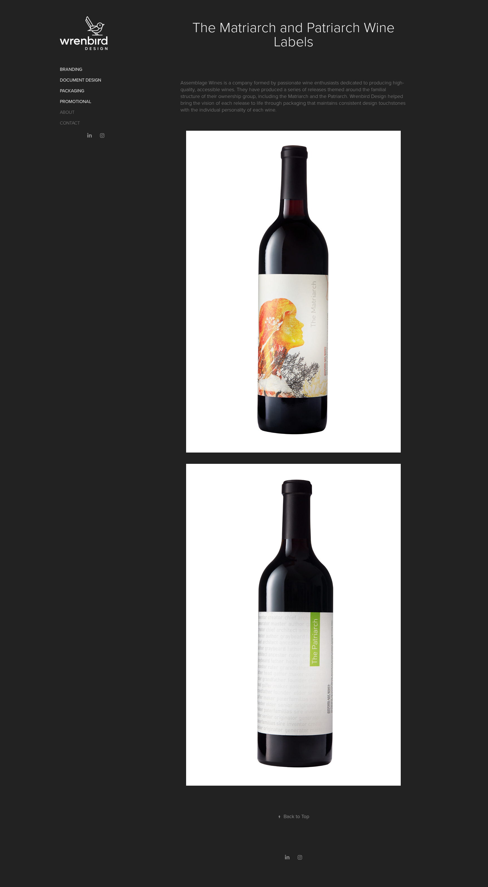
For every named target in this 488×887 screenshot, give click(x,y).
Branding (71, 69)
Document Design (80, 80)
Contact (70, 123)
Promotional (75, 101)
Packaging (72, 91)
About (67, 112)
